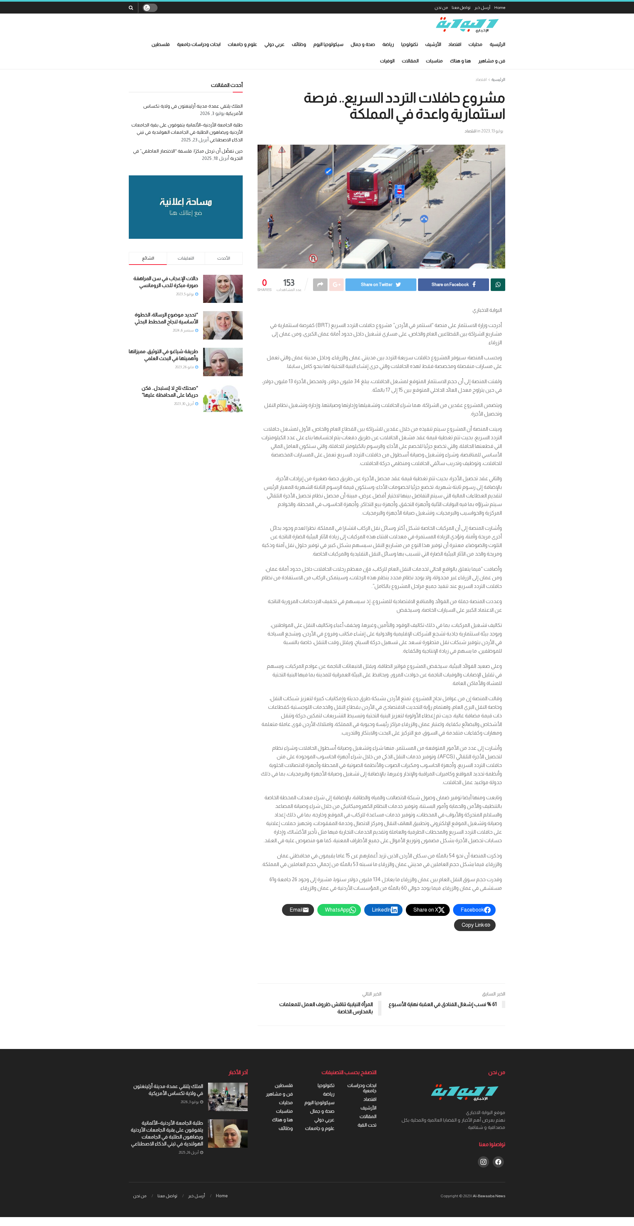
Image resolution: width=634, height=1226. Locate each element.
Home (499, 7)
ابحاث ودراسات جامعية (199, 44)
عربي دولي (274, 44)
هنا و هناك (460, 60)
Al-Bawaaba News (489, 1196)
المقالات (410, 60)
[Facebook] (498, 1161)
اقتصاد (454, 44)
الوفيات (387, 60)
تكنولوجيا (409, 44)
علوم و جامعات (242, 44)
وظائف (299, 44)
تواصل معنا (461, 7)
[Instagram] (483, 1161)
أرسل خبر (482, 7)
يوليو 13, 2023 (492, 130)
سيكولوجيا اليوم (328, 44)
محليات (475, 44)
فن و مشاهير (491, 60)
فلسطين (161, 44)
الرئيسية (497, 44)
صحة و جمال (363, 44)
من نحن (441, 7)
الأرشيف (433, 44)
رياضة (388, 44)
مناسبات (434, 60)
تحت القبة (367, 1125)
